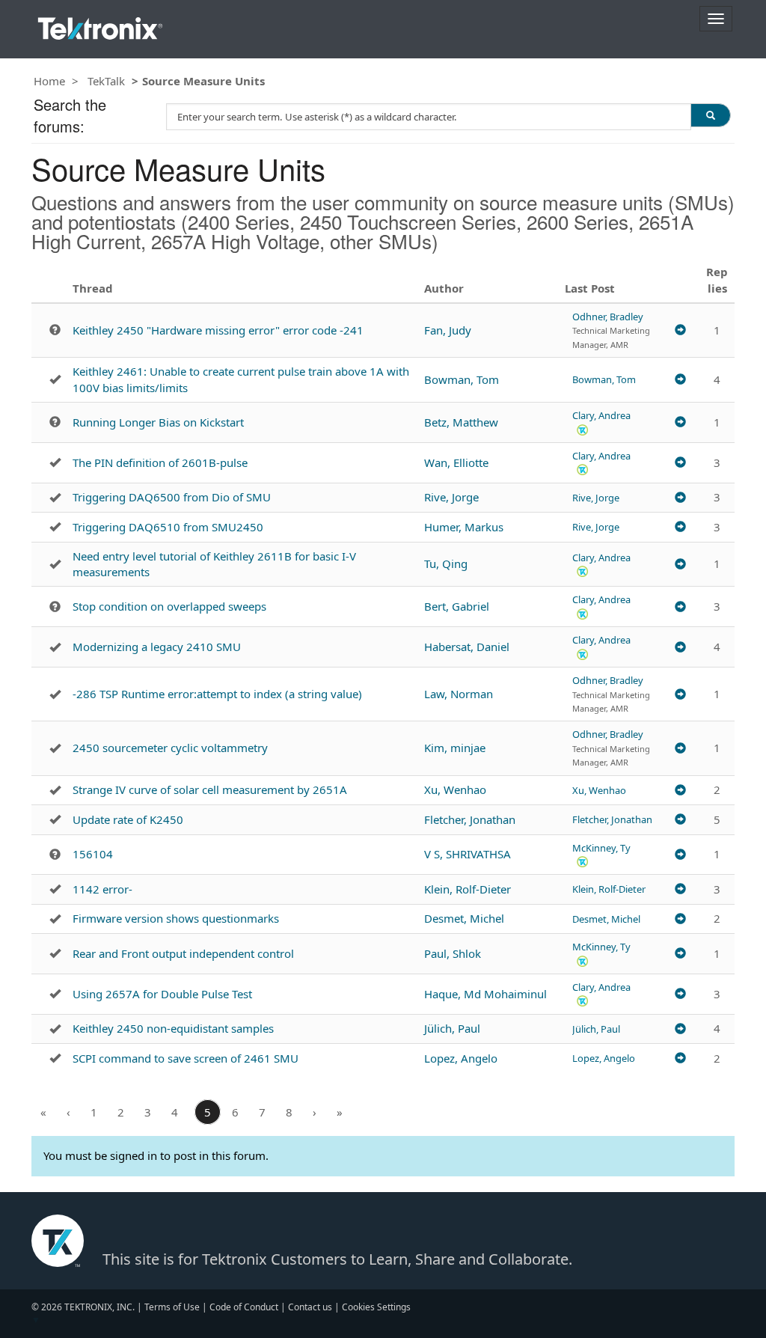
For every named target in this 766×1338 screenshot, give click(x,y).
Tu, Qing (446, 563)
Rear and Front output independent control (183, 953)
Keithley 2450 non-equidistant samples (173, 1028)
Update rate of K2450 (128, 819)
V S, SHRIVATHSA (467, 853)
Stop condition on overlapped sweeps (169, 606)
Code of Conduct (243, 1307)
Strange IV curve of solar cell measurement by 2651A (210, 789)
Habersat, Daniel (466, 646)
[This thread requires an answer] (55, 330)
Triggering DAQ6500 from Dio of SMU (172, 496)
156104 (93, 853)
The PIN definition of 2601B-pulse (160, 462)
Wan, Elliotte (456, 462)
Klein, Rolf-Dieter (467, 889)
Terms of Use (172, 1307)
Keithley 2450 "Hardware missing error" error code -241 (218, 330)
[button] (582, 429)
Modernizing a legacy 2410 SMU (157, 646)
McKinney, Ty (601, 848)
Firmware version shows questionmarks (176, 918)
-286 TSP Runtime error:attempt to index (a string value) (217, 693)
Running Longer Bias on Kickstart (158, 422)
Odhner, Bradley (607, 316)
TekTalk (106, 80)
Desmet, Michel (464, 918)
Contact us (310, 1307)
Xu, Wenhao (455, 789)
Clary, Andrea (601, 415)
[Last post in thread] (680, 330)
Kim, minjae (454, 747)
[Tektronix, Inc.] (100, 25)
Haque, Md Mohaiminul (485, 993)
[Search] (710, 115)
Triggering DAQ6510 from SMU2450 (168, 526)
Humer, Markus (463, 526)
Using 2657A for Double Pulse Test (162, 993)
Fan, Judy (447, 330)
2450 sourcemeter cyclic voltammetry (170, 747)
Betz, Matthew (461, 422)
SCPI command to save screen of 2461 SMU (185, 1058)
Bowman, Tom (461, 379)
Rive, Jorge (451, 496)
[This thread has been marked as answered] (55, 379)
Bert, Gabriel (456, 606)
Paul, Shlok (452, 953)
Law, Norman (458, 693)
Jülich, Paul (452, 1028)
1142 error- (102, 889)
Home (49, 80)
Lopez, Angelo (460, 1058)
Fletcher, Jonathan (469, 819)
